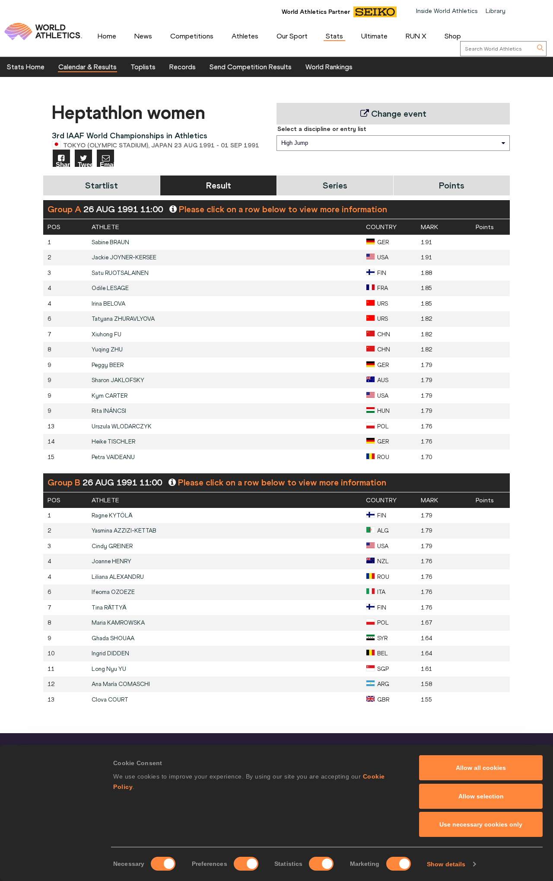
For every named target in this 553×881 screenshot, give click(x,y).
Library (495, 11)
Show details (446, 864)
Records (182, 66)
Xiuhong (106, 334)
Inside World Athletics (446, 11)
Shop (453, 36)
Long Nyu (109, 669)
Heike (113, 441)
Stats (334, 36)
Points (451, 185)
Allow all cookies (481, 767)
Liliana (118, 577)
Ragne (112, 515)
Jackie (124, 257)
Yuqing (107, 349)
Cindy (112, 546)
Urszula (122, 426)
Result (218, 185)
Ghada (113, 638)
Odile (110, 288)
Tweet (85, 164)
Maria (118, 622)
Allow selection (481, 796)
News (143, 36)
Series (335, 185)
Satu (120, 273)
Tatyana (123, 318)
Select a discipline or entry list (321, 129)
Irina (108, 303)
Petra (113, 457)
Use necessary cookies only (480, 824)
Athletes (245, 36)
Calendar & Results (87, 66)
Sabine (110, 242)
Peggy (108, 365)
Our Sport (292, 36)
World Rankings (329, 66)
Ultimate (374, 36)
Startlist (101, 185)
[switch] (246, 864)
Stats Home (25, 66)
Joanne (111, 561)
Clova (110, 699)
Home (107, 36)
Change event (397, 113)
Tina (109, 607)
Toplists (143, 66)
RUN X (416, 36)
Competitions (191, 36)
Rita (109, 411)
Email (107, 164)
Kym (109, 395)
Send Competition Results (251, 66)
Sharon (118, 380)
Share (63, 164)
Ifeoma (113, 592)
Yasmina (124, 530)
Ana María (121, 684)
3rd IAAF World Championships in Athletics (129, 135)
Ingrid (110, 653)
